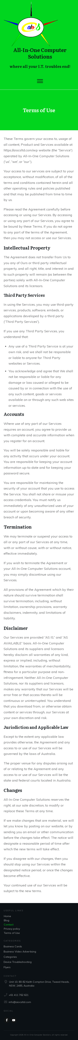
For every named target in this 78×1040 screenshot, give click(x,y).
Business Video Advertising (20, 951)
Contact (8, 924)
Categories (10, 956)
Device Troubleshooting (18, 962)
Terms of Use (12, 933)
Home (7, 916)
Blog (6, 920)
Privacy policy (12, 928)
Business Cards (13, 946)
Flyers (7, 967)
